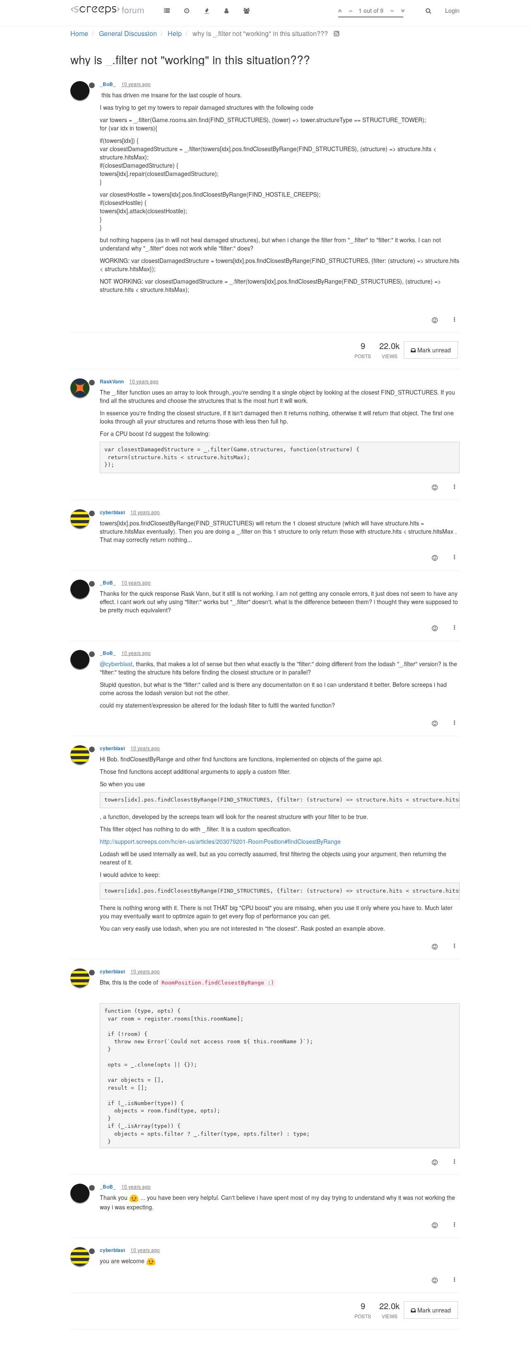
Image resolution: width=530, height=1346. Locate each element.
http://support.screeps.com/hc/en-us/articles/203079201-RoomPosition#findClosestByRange (221, 841)
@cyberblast (116, 664)
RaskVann (112, 381)
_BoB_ (108, 84)
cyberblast (112, 512)
